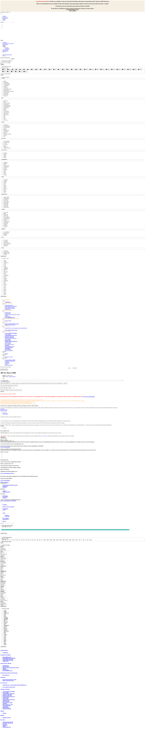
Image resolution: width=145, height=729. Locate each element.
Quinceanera (6, 93)
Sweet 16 (5, 95)
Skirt (5, 115)
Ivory (5, 286)
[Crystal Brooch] (3, 575)
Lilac (5, 274)
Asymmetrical (6, 198)
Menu (2, 40)
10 (32, 69)
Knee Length (6, 202)
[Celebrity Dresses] (4, 558)
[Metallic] (2, 568)
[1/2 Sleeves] (4, 597)
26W (119, 69)
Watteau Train (6, 207)
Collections (5, 504)
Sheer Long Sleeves (7, 243)
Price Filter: (4, 61)
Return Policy (5, 486)
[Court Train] (3, 585)
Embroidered (6, 166)
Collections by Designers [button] (5, 689)
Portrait (5, 220)
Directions (5, 487)
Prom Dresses (6, 92)
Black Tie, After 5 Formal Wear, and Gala (12, 314)
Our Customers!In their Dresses (6, 519)
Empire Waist (6, 233)
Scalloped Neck (7, 221)
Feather (5, 168)
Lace (5, 171)
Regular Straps (6, 251)
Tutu (4, 118)
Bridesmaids (6, 82)
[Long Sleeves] (4, 599)
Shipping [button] (4, 351)
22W (108, 69)
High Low (6, 129)
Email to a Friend (3, 410)
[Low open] (3, 565)
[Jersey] (2, 580)
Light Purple (6, 275)
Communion (6, 85)
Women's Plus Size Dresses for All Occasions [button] (8, 672)
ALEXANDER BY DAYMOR (11, 333)
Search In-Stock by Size (6, 66)
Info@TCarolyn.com (4, 482)
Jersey (5, 183)
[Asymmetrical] (3, 583)
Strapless (5, 224)
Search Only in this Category (7, 60)
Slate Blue (6, 269)
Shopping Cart (5, 18)
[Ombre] (2, 570)
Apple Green (6, 262)
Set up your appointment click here (7, 473)
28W (124, 69)
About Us (4, 490)
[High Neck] (3, 589)
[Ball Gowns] (4, 552)
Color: (1, 381)
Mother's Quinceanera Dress (10, 324)
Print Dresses (6, 111)
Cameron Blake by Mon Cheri (11, 335)
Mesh (5, 185)
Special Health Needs (9, 365)
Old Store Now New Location (8, 506)
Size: (1, 380)
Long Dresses (6, 107)
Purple (5, 272)
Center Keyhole (7, 127)
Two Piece (6, 120)
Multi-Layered (6, 130)
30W (130, 69)
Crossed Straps (6, 142)
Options (6, 364)
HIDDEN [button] (4, 354)
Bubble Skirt (6, 125)
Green (5, 263)
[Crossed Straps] (3, 563)
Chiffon (5, 180)
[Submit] (13, 22)
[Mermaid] (3, 594)
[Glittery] (2, 567)
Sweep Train (6, 205)
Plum (5, 281)
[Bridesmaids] (5, 548)
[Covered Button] (3, 562)
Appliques (6, 162)
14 (41, 69)
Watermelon (6, 280)
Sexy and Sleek (6, 112)
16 (46, 69)
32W (135, 69)
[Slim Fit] (3, 595)
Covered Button (7, 141)
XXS (140, 69)
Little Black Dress (7, 105)
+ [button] (3, 352)
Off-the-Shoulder (7, 217)
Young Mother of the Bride (10, 307)
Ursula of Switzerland (9, 350)
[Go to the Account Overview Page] (0, 14)
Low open (6, 144)
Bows (5, 164)
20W (103, 69)
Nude (5, 287)
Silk (4, 189)
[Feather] (2, 579)
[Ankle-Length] (3, 582)
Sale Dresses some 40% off (10, 361)
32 (81, 69)
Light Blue (6, 268)
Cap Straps (6, 250)
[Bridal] (5, 547)
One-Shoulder (6, 219)
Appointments (7, 302)
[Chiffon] (2, 578)
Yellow (5, 260)
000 (4, 69)
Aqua (5, 266)
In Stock (13, 376)
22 (59, 69)
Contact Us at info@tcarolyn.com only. (10, 485)
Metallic (5, 154)
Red (4, 283)
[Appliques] (3, 572)
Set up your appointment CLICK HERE (8, 500)
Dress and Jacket (7, 103)
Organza (5, 186)
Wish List (4, 16)
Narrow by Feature (5, 77)
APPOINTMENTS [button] (4, 650)
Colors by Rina (8, 340)
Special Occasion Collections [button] (5, 663)
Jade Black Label (8, 342)
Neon (5, 155)
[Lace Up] (3, 564)
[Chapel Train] (3, 584)
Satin (5, 187)
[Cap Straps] (3, 602)
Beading (5, 163)
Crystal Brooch (6, 165)
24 (63, 69)
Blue (5, 270)
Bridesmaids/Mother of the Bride (11, 306)
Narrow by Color (5, 258)
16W (92, 69)
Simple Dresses (7, 316)
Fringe (5, 170)
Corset (5, 128)
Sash (5, 173)
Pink (5, 277)
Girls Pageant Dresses (8, 89)
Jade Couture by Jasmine (9, 344)
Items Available (5, 413)
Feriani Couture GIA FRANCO (11, 341)
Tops (5, 117)
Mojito (5, 261)
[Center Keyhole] (4, 559)
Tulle (5, 192)
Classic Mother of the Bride (10, 308)
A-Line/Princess (7, 231)
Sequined (5, 188)
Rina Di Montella (8, 349)
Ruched (5, 135)
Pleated (5, 132)
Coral (5, 285)
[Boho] (4, 553)
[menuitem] (74, 16)
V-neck (5, 226)
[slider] (130, 529)
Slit (4, 136)
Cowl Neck (6, 212)
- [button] (3, 304)
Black (5, 290)
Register (4, 19)
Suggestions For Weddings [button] (5, 654)
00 (9, 69)
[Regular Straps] (3, 603)
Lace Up (5, 143)
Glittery (5, 152)
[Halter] (3, 588)
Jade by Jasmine (8, 343)
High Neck (6, 214)
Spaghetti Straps (7, 253)
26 (68, 69)
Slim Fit (5, 235)
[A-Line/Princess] (3, 592)
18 (50, 69)
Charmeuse (6, 179)
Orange (5, 284)
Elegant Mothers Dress (9, 305)
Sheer (5, 145)
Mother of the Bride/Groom (9, 91)
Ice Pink (5, 276)
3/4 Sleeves (6, 241)
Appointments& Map (5, 509)
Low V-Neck (6, 216)
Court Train (6, 200)
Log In (4, 20)
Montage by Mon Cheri (9, 337)
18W (97, 69)
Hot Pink (5, 278)
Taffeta (5, 191)
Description (5, 412)
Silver (5, 293)
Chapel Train (6, 199)
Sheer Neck (6, 223)
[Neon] (2, 569)
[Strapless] (3, 605)
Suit (4, 116)
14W (86, 69)
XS (4, 71)
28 (72, 69)
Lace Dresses (6, 104)
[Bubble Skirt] (4, 557)
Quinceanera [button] (2, 677)
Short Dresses (6, 114)
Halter (5, 213)
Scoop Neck (6, 222)
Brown (5, 289)
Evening (5, 86)
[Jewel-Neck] (3, 590)
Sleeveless (6, 245)
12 (37, 69)
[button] (5, 42)
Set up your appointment (89, 396)
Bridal (5, 81)
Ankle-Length (6, 197)
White (5, 294)
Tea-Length (6, 206)
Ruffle (5, 172)
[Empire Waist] (3, 593)
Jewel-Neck (6, 215)
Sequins (5, 174)
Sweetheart (6, 225)
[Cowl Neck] (3, 587)
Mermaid (5, 234)
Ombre (5, 156)
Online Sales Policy (3, 409)
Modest (5, 108)
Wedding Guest (8, 309)
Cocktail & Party (8, 313)
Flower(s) (5, 169)
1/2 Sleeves (6, 240)
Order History (5, 496)
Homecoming (6, 90)
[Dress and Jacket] (4, 554)
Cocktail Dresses (7, 84)
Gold (5, 288)
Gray (5, 292)
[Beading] (3, 573)
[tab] (74, 301)
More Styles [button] (5, 357)
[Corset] (4, 560)
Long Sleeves (6, 242)
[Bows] (3, 574)
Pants (5, 109)
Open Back (6, 131)
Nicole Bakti (7, 363)
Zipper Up (6, 146)
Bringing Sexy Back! (9, 356)
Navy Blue (6, 271)
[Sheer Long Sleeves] (4, 600)
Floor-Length (6, 201)
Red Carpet (6, 94)
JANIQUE (7, 345)
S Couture (7, 362)
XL (20, 71)
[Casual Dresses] (5, 549)
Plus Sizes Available (7, 134)
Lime (5, 615)
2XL (26, 71)
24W (113, 69)
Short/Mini (6, 203)
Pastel (5, 157)
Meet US (4, 521)
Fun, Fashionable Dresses (10, 317)
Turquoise (5, 267)
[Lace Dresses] (4, 555)
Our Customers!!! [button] (3, 682)
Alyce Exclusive (8, 334)
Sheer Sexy (6, 113)
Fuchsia (5, 279)
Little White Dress (7, 106)
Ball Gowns (6, 100)
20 (55, 69)
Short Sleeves (6, 244)
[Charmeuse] (2, 577)
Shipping (6, 353)
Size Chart (2, 408)
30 (77, 69)
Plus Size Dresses (8, 320)
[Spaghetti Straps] (3, 604)
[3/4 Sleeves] (4, 598)
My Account (5, 17)
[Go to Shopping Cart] (0, 13)
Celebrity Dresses (7, 126)
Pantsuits (6, 315)
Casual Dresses (6, 83)
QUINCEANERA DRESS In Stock (12, 323)
